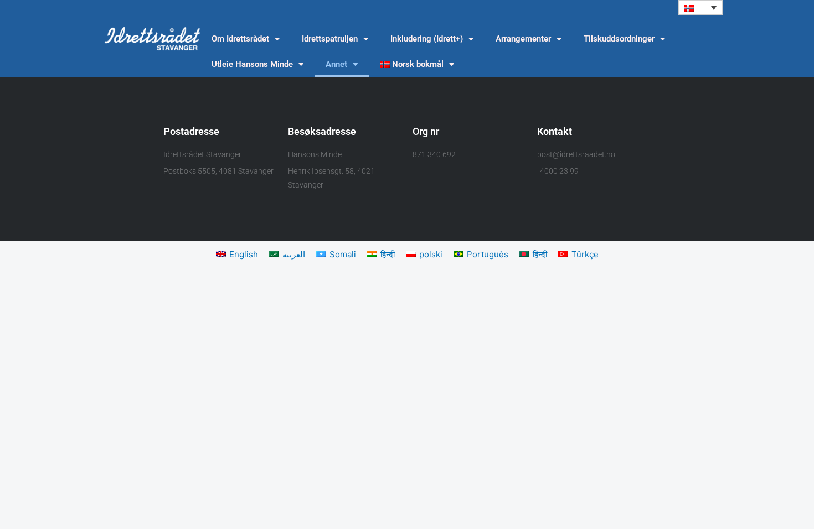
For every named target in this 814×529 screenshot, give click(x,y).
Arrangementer (523, 39)
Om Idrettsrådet (240, 39)
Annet (336, 64)
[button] (700, 7)
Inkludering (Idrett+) (426, 39)
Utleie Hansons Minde (252, 64)
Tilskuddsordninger (619, 39)
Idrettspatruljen (330, 39)
